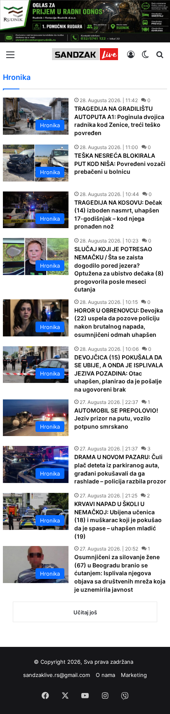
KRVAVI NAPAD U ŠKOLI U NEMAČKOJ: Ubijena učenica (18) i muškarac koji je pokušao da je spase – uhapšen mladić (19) (118, 519)
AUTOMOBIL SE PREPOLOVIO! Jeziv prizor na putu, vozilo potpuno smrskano (116, 418)
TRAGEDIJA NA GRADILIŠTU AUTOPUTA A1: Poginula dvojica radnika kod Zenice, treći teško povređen (119, 120)
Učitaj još (85, 612)
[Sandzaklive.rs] (85, 54)
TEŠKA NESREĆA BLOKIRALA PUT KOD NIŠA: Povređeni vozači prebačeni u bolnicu (119, 163)
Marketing (134, 675)
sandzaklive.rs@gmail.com (56, 675)
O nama (105, 675)
